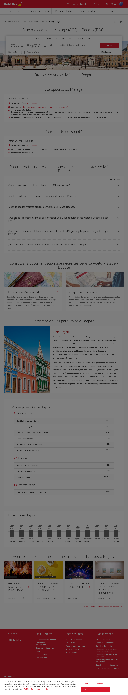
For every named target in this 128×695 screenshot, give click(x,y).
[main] (64, 686)
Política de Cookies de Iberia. (36, 689)
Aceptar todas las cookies (95, 690)
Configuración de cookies (95, 683)
